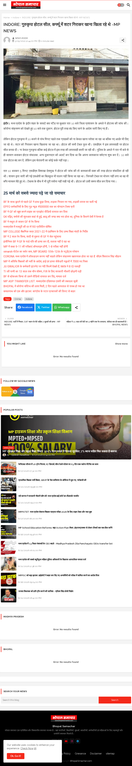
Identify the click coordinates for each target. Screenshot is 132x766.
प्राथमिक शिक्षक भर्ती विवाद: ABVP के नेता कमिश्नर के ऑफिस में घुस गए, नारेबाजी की (52, 480)
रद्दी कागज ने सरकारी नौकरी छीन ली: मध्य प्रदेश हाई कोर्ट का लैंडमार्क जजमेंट (48, 496)
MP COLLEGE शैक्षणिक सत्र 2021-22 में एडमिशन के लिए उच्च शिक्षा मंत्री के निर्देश (45, 231)
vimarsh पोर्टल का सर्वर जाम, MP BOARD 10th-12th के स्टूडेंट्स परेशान (41, 251)
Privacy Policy (63, 753)
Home (6, 17)
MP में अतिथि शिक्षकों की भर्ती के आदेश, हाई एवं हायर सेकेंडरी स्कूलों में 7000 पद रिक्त (45, 261)
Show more (121, 343)
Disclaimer (96, 753)
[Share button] (76, 307)
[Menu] (4, 5)
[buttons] (66, 741)
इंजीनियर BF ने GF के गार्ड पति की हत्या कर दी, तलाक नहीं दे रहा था (36, 241)
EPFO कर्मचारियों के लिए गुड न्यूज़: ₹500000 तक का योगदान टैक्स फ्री (39, 206)
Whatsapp (63, 307)
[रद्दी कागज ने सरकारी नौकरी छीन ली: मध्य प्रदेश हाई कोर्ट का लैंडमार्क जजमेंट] (8, 500)
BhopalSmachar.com (81, 761)
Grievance (80, 753)
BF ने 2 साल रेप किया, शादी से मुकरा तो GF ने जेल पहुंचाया (32, 236)
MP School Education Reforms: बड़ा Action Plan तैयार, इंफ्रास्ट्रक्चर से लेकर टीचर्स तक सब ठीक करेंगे (65, 527)
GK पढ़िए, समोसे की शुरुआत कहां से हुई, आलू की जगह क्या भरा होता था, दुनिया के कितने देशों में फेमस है (53, 216)
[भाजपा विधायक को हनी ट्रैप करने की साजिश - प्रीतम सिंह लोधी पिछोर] (8, 595)
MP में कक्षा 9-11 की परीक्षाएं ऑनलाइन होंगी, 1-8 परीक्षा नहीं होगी (35, 246)
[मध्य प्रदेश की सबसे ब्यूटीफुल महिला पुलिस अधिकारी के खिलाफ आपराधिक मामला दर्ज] (8, 564)
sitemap (110, 753)
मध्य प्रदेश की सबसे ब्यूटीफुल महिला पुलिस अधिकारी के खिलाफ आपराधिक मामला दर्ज (52, 559)
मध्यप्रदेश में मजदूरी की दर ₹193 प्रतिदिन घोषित (27, 226)
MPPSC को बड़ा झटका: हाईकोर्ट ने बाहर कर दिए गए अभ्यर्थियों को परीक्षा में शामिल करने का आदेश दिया (58, 575)
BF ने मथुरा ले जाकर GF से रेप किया (21, 221)
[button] (120, 5)
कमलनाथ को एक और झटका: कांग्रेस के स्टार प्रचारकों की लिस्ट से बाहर (39, 291)
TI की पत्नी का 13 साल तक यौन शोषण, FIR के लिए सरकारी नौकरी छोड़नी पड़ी (42, 271)
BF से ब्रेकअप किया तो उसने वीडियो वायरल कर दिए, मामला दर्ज (34, 276)
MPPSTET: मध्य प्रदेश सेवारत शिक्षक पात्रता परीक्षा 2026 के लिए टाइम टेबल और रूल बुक (55, 512)
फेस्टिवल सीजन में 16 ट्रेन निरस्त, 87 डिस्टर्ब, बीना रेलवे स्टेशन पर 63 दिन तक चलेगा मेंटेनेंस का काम (58, 464)
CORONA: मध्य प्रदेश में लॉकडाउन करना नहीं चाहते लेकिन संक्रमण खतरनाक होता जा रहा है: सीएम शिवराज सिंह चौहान (62, 256)
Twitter (45, 307)
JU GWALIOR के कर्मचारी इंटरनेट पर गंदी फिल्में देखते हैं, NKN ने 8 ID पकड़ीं (41, 266)
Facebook (27, 307)
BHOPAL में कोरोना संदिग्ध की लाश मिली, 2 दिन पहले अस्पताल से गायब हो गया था (44, 286)
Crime (18, 299)
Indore (16, 17)
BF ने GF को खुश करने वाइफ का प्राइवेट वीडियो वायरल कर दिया (35, 211)
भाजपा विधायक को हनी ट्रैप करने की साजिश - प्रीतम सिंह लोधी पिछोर (45, 591)
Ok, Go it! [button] (15, 756)
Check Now (26, 748)
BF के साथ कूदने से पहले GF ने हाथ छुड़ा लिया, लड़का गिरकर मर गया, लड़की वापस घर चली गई (50, 201)
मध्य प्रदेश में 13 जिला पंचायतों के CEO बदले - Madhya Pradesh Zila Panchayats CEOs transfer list (65, 543)
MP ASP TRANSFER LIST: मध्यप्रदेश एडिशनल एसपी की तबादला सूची (40, 281)
